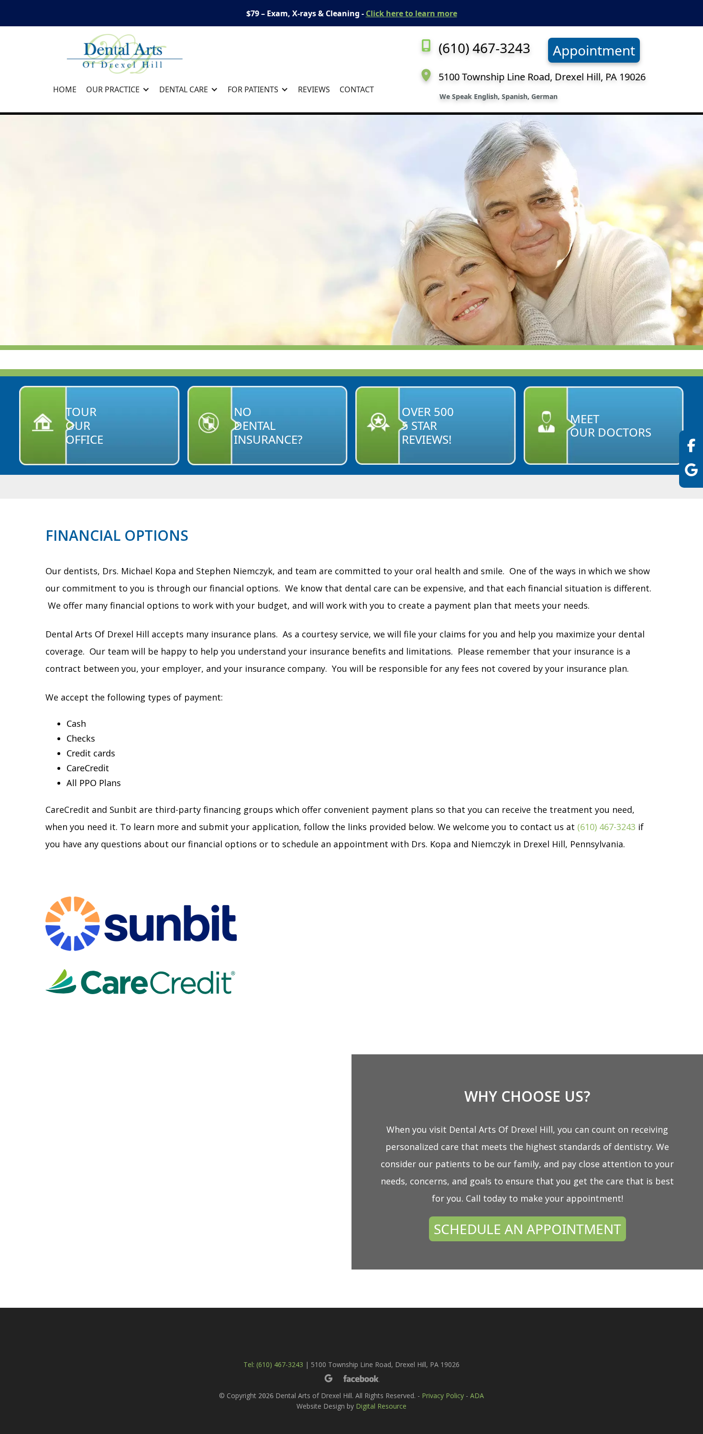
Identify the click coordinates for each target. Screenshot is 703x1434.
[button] (118, 89)
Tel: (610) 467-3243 (273, 1364)
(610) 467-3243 (606, 826)
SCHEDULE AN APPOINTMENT (527, 1229)
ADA (477, 1395)
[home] (213, 54)
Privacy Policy (443, 1395)
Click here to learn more (411, 13)
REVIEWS (314, 89)
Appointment (594, 50)
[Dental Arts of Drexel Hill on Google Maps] (691, 471)
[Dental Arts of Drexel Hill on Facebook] (691, 447)
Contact (357, 89)
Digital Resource (381, 1406)
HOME (65, 89)
